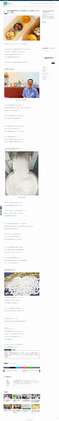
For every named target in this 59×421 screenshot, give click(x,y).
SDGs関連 (6, 13)
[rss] (53, 0)
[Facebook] (6, 356)
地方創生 (14, 363)
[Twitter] (5, 356)
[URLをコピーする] (37, 367)
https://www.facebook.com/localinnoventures (48, 16)
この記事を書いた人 (8, 349)
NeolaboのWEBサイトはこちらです (10, 215)
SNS (44, 71)
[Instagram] (7, 356)
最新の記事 (14, 349)
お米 (9, 363)
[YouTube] (6, 357)
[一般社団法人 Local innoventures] (8, 3)
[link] (14, 385)
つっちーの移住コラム (46, 73)
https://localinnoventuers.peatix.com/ (49, 14)
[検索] (54, 0)
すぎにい (10, 351)
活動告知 (44, 78)
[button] (7, 367)
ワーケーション (45, 75)
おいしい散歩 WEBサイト (9, 339)
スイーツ (12, 363)
